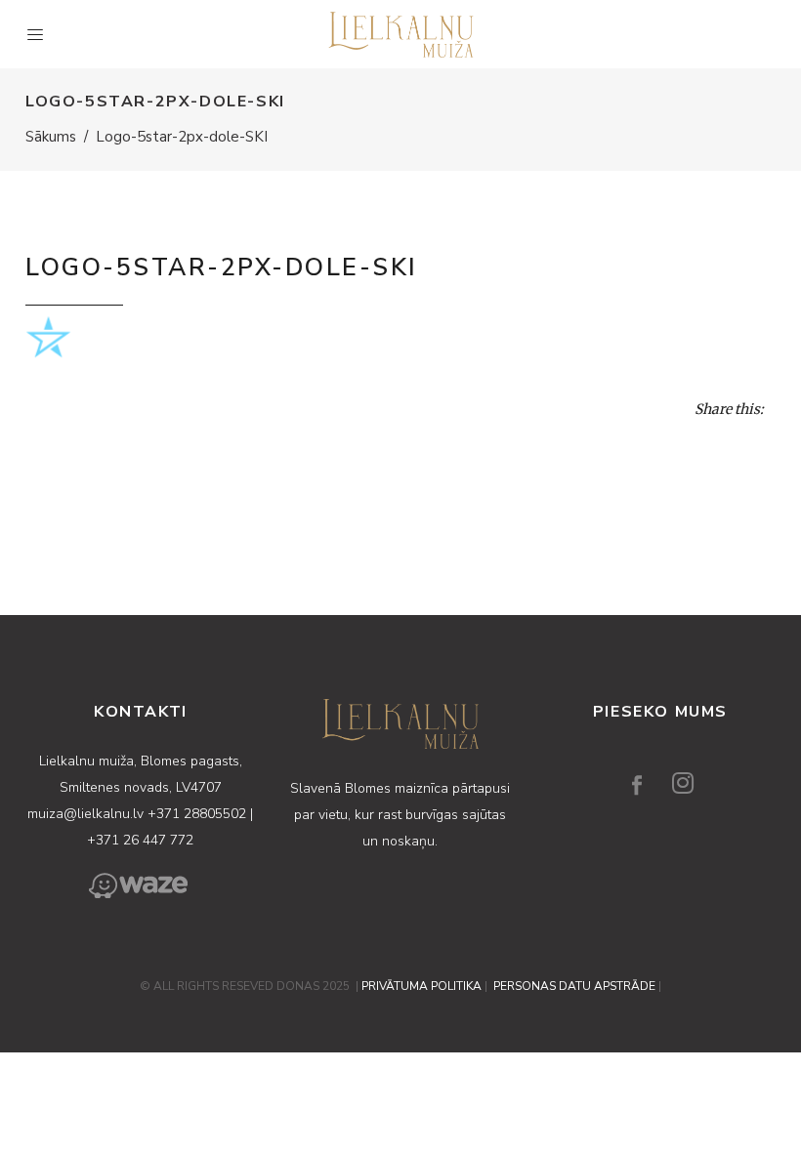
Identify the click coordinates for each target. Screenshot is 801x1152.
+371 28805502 (199, 813)
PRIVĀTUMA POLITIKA (421, 986)
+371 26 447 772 (140, 840)
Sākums (50, 136)
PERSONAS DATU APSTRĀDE (574, 986)
